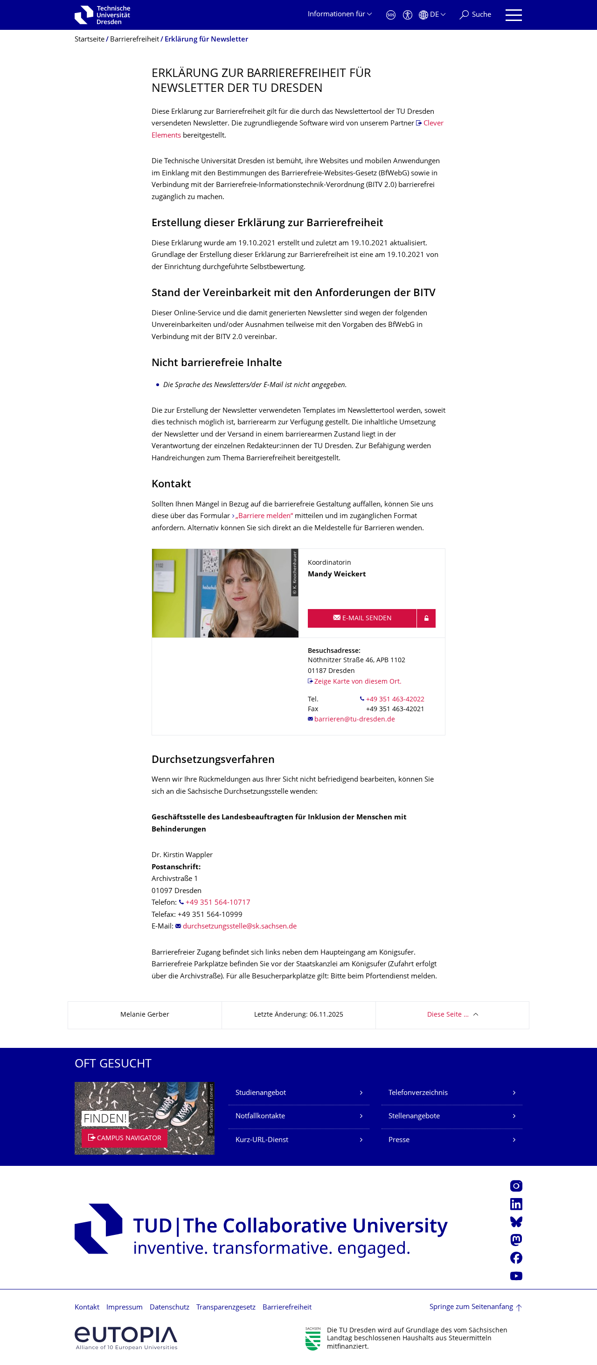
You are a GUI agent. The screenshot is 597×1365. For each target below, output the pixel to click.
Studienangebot (261, 1093)
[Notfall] (391, 15)
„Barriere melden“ (264, 516)
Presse (399, 1140)
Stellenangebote (414, 1116)
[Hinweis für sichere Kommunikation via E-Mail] (426, 618)
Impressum (124, 1307)
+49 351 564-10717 (218, 903)
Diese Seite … (448, 1015)
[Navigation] (513, 15)
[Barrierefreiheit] (408, 15)
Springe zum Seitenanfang (471, 1307)
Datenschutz (169, 1307)
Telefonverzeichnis (418, 1093)
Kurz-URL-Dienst (262, 1140)
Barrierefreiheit (287, 1307)
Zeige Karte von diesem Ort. (358, 682)
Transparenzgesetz (226, 1307)
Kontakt (87, 1307)
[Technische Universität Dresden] (102, 15)
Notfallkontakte (260, 1116)
